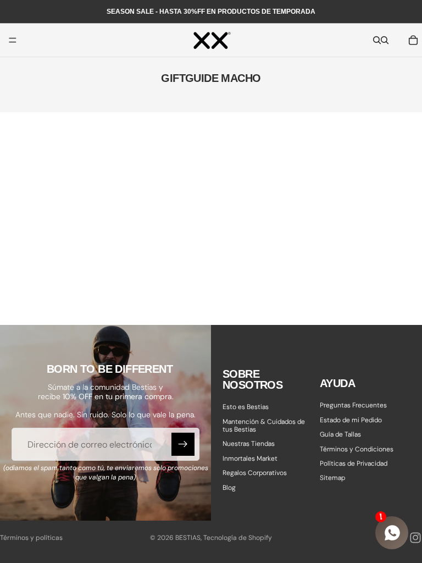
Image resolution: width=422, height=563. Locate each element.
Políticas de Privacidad (353, 463)
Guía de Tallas (340, 434)
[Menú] (12, 40)
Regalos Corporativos (255, 472)
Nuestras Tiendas (249, 443)
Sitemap (332, 477)
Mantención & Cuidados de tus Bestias (264, 425)
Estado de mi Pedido (351, 419)
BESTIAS (188, 537)
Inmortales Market (250, 458)
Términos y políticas (31, 537)
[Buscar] (377, 40)
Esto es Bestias (246, 406)
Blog (229, 487)
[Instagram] (415, 537)
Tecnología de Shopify (237, 537)
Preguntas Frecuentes (353, 405)
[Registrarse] (183, 444)
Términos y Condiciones (356, 448)
